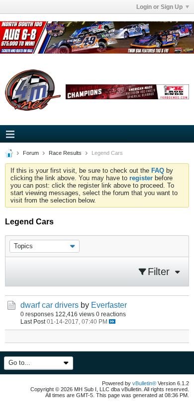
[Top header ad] (97, 37)
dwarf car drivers (49, 305)
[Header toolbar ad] (127, 92)
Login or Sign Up (159, 6)
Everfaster (109, 305)
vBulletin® (144, 383)
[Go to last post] (112, 321)
